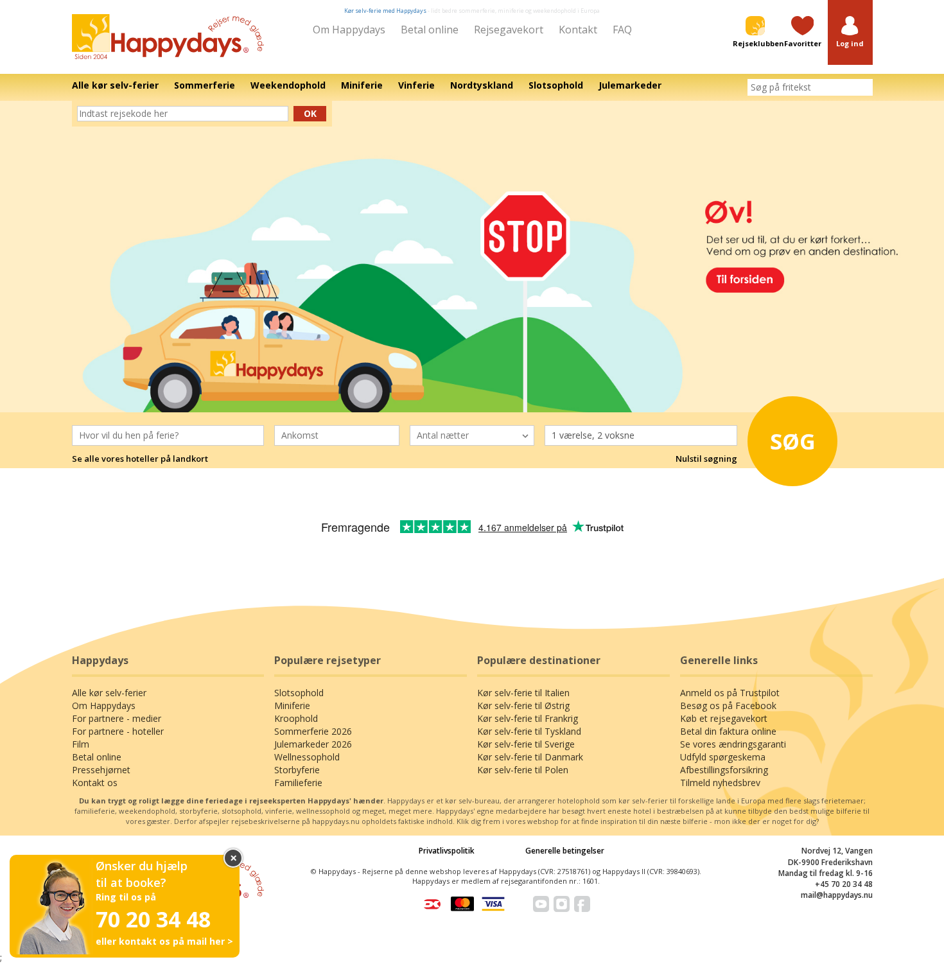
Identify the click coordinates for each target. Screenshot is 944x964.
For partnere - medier (116, 718)
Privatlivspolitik (447, 850)
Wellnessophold (307, 757)
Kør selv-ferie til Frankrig (527, 718)
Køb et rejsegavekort (723, 718)
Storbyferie (297, 770)
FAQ (622, 29)
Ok (310, 113)
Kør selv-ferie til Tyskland (529, 731)
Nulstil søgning (706, 458)
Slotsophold (299, 693)
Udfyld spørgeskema (722, 757)
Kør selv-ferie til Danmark (530, 757)
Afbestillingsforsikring (724, 770)
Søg (793, 441)
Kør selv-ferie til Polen (522, 770)
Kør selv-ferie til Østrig (523, 705)
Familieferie (298, 782)
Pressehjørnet (101, 770)
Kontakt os (95, 782)
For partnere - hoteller (118, 731)
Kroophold (296, 718)
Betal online (430, 29)
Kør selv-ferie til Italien (523, 693)
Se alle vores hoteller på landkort (140, 458)
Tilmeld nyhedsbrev (720, 782)
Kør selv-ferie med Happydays (385, 10)
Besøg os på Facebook (728, 705)
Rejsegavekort (508, 29)
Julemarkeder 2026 (313, 744)
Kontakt (578, 29)
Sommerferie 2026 (313, 731)
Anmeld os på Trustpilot (730, 693)
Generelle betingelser (564, 850)
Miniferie (292, 705)
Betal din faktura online (728, 731)
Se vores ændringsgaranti (733, 744)
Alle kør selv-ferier (109, 693)
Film (80, 744)
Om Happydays (349, 29)
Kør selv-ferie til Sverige (526, 744)
